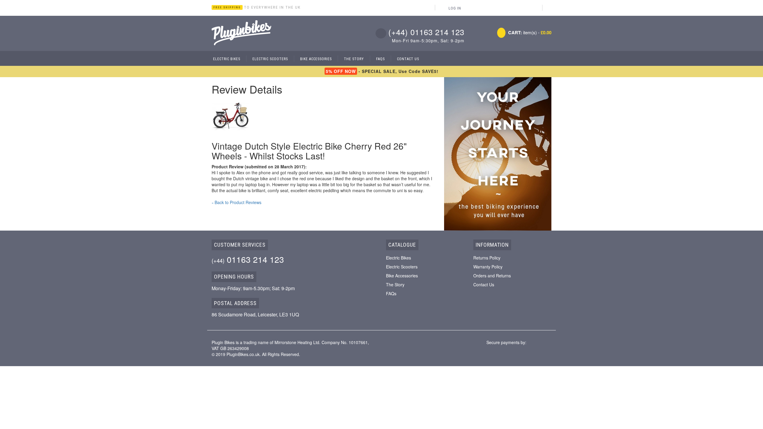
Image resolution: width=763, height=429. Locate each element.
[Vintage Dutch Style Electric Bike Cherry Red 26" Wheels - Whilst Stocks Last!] (230, 116)
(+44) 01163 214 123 (426, 31)
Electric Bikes (398, 258)
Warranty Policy (488, 267)
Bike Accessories (402, 276)
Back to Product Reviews (236, 202)
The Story (395, 284)
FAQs (391, 293)
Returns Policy (486, 258)
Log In (455, 8)
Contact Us (483, 284)
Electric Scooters (402, 267)
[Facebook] (536, 8)
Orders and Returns (492, 276)
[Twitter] (549, 8)
